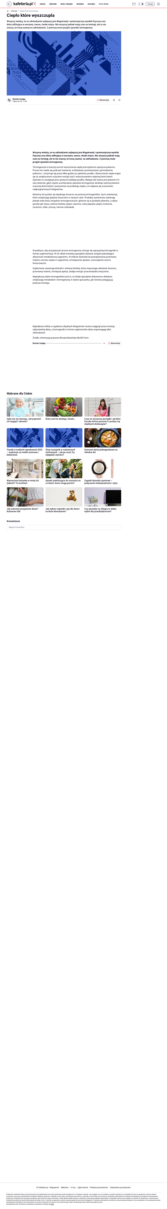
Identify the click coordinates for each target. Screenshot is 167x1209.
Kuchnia (91, 4)
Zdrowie (53, 4)
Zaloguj (150, 4)
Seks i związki (67, 4)
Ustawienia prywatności (120, 1187)
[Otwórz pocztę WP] (134, 4)
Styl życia (103, 4)
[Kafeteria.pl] (27, 4)
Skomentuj (104, 100)
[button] (141, 4)
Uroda (42, 4)
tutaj (52, 1204)
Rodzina (80, 4)
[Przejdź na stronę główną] (9, 6)
